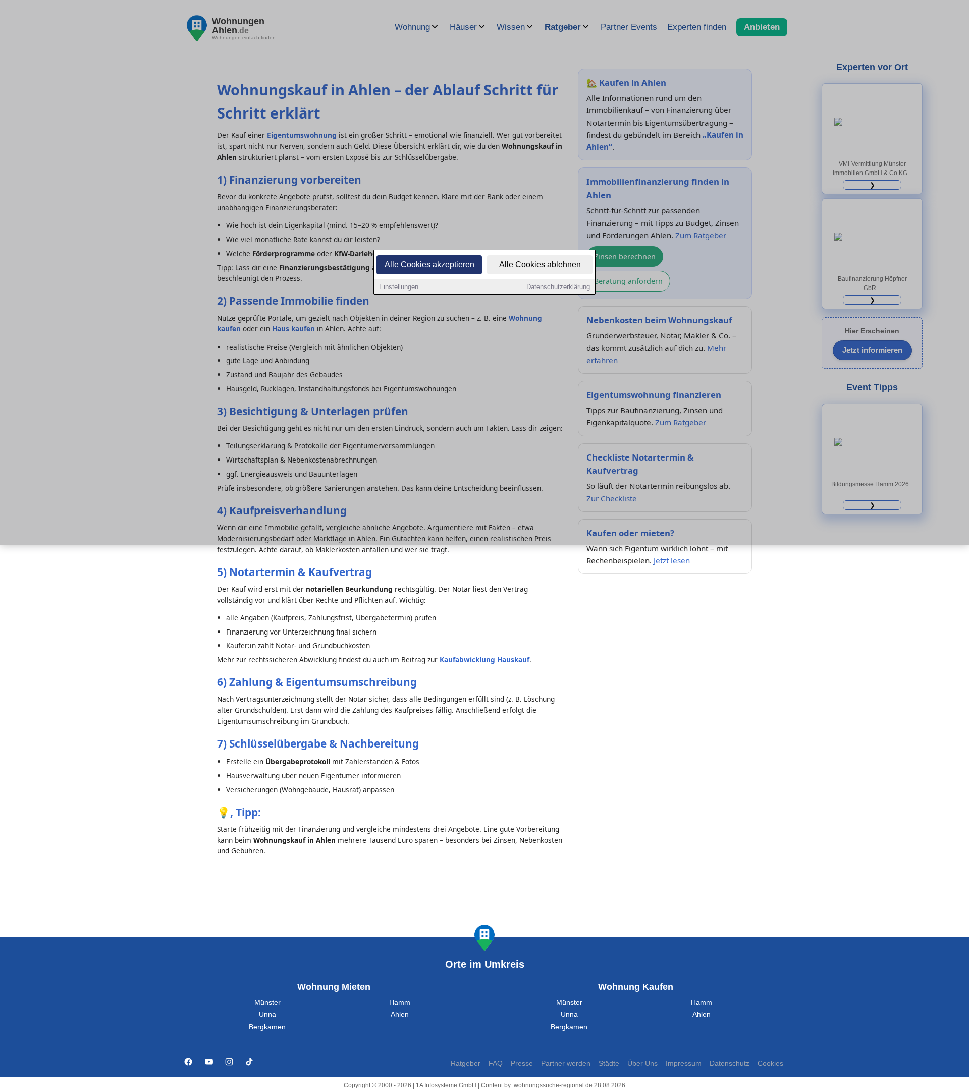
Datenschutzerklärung (558, 287)
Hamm (399, 1002)
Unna (267, 1014)
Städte (609, 1063)
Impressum (684, 1063)
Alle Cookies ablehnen (540, 264)
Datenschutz (729, 1063)
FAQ (496, 1063)
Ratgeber (465, 1063)
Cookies (770, 1063)
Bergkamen (267, 1027)
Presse (522, 1063)
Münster (267, 1002)
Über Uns (642, 1063)
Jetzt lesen (672, 560)
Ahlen (400, 1014)
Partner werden (565, 1063)
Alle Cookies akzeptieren (429, 264)
